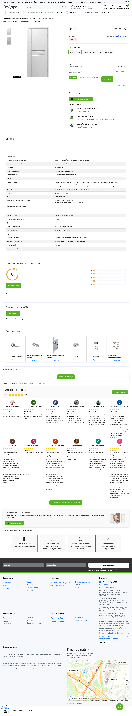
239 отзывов (7, 708)
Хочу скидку (122, 85)
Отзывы (30, 620)
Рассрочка (92, 2)
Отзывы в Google (72, 2)
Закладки (79, 617)
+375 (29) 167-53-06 (81, 6)
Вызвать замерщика (109, 565)
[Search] (65, 7)
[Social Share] (125, 28)
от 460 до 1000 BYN (12, 369)
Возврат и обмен (34, 588)
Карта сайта (7, 624)
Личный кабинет (58, 618)
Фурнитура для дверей (84, 582)
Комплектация (75, 47)
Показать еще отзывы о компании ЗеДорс (66, 503)
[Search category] (62, 7)
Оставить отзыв (120, 392)
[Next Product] (120, 28)
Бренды (78, 585)
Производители (9, 618)
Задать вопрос (13, 313)
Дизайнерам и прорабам (56, 2)
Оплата (5, 2)
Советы (30, 617)
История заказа (57, 621)
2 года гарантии (40, 2)
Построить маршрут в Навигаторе (74, 703)
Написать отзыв (13, 285)
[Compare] (70, 28)
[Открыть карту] (25, 390)
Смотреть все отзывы (9, 506)
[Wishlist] (75, 28)
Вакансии (101, 2)
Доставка (28, 2)
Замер (12, 2)
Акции (77, 588)
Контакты (83, 2)
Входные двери (57, 585)
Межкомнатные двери (60, 583)
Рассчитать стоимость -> (82, 99)
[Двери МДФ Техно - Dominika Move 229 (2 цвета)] (38, 52)
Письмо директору (34, 623)
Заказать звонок (16, 523)
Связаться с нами (82, 620)
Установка (19, 2)
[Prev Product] (116, 28)
